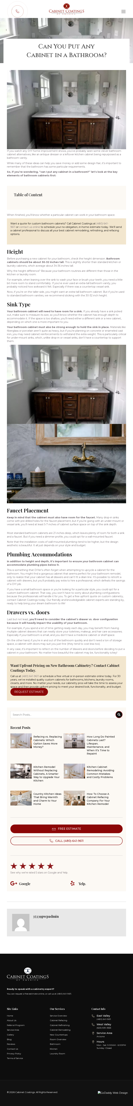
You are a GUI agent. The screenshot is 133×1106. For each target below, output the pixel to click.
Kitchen (53, 1049)
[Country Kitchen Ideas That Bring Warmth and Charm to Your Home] (37, 799)
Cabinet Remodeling (60, 1030)
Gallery (10, 1034)
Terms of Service (15, 1058)
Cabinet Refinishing (60, 1025)
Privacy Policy (14, 1053)
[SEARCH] (119, 714)
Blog (9, 1039)
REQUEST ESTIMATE (29, 691)
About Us (11, 1020)
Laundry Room (57, 1053)
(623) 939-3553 (104, 1027)
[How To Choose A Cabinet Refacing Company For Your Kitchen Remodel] (90, 799)
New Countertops (59, 1034)
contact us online (29, 227)
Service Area (13, 1030)
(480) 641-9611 (30, 676)
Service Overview (58, 1015)
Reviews (11, 1044)
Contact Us (12, 1049)
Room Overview (58, 1039)
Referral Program (16, 1025)
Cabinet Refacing (58, 1020)
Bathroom (55, 1044)
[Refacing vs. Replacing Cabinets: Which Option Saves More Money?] (37, 742)
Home (10, 1015)
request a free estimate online (29, 993)
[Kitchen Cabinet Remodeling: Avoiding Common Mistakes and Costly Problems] (90, 772)
